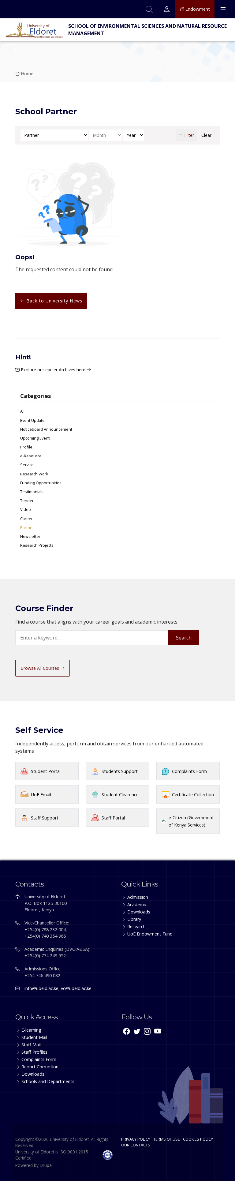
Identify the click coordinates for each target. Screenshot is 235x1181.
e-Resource (31, 456)
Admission (137, 897)
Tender (27, 500)
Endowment (197, 9)
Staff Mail (31, 1045)
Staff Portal (113, 818)
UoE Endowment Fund (150, 934)
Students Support (120, 771)
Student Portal (46, 771)
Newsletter (30, 536)
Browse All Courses (40, 668)
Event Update (32, 420)
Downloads (138, 912)
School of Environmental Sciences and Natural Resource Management (147, 30)
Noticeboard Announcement (46, 429)
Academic (137, 904)
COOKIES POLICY (198, 1139)
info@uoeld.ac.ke (41, 988)
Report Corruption (39, 1067)
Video (25, 509)
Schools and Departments (47, 1081)
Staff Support (44, 818)
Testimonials (31, 491)
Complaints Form (189, 771)
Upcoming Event (35, 438)
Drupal (46, 1165)
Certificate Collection (193, 794)
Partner (27, 527)
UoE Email (41, 794)
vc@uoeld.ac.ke (76, 988)
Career (26, 518)
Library (134, 919)
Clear (206, 135)
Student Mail (34, 1037)
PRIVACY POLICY (135, 1139)
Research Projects (37, 545)
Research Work (34, 474)
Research (136, 926)
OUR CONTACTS (135, 1145)
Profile (26, 447)
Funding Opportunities (41, 483)
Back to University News (53, 301)
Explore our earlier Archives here (53, 370)
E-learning (31, 1030)
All (22, 411)
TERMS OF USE (166, 1139)
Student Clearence (120, 794)
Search (184, 637)
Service (27, 464)
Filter (188, 135)
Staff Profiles (34, 1052)
